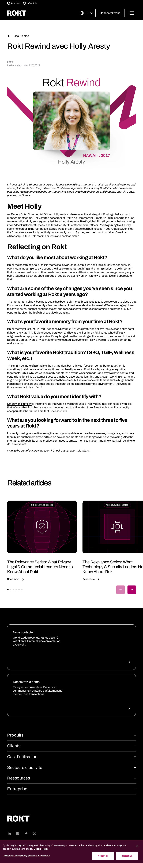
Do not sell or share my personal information (26, 855)
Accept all (103, 856)
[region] (71, 851)
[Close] (137, 846)
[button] (86, 13)
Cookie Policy (41, 849)
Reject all (127, 856)
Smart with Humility (19, 403)
